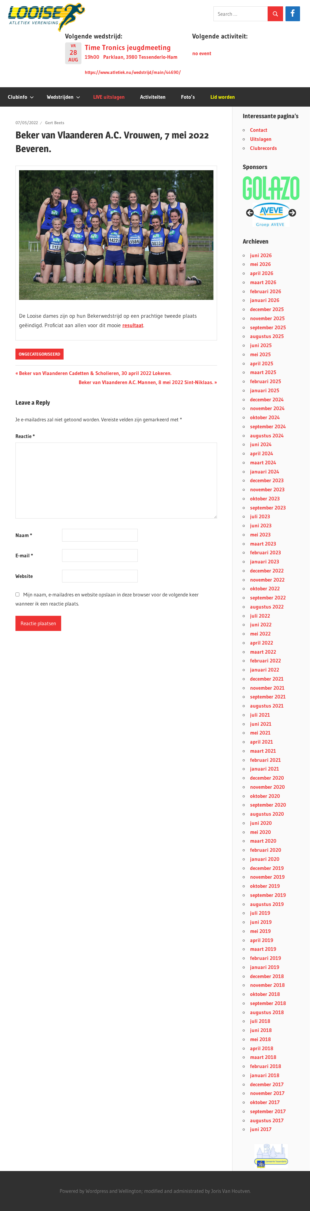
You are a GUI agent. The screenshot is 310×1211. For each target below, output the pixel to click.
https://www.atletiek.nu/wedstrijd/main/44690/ (133, 72)
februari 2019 (265, 958)
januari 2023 (264, 561)
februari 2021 (265, 760)
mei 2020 (260, 832)
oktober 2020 (265, 796)
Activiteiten (153, 97)
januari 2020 (264, 859)
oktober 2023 (265, 498)
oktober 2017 (265, 1102)
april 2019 (261, 940)
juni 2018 (261, 1030)
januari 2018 (264, 1075)
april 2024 (261, 453)
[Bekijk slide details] (271, 215)
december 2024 (267, 399)
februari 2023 (265, 552)
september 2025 (268, 327)
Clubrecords (263, 148)
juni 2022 (261, 624)
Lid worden (222, 97)
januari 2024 (264, 471)
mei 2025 (260, 354)
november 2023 (267, 489)
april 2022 (261, 642)
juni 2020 (261, 823)
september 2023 (268, 507)
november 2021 (267, 688)
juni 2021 (261, 724)
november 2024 (267, 408)
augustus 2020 (267, 814)
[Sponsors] (271, 188)
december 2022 (267, 570)
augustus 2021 (267, 705)
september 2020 (268, 804)
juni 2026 (261, 255)
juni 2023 (261, 525)
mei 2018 (260, 1039)
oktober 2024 (265, 417)
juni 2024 (261, 444)
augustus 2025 (267, 336)
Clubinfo (17, 97)
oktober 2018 (265, 994)
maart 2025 (263, 372)
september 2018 (268, 1003)
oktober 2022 (265, 588)
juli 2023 (260, 516)
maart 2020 (263, 841)
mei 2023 (260, 534)
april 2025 (261, 363)
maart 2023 (263, 543)
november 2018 (267, 985)
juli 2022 (260, 615)
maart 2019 (263, 949)
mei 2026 (260, 264)
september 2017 (268, 1111)
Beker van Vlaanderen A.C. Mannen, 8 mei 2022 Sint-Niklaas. (146, 382)
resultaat (132, 325)
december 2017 (267, 1084)
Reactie (25, 436)
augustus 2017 (267, 1120)
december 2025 (267, 309)
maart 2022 (263, 652)
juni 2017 (261, 1129)
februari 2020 (265, 850)
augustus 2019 (267, 904)
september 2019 (268, 895)
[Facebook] (292, 13)
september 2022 (268, 597)
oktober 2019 (265, 886)
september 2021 (268, 696)
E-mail (24, 555)
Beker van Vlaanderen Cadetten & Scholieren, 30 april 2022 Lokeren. (95, 373)
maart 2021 (263, 751)
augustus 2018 (267, 1012)
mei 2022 (260, 633)
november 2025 (267, 318)
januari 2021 (264, 768)
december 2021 (267, 678)
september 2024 (268, 426)
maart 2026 (263, 282)
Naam (23, 535)
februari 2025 (265, 381)
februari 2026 (265, 291)
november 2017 (267, 1093)
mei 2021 (260, 732)
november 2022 (267, 579)
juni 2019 (261, 922)
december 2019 (267, 868)
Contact (258, 130)
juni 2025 (261, 345)
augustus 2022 (267, 606)
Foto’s (188, 97)
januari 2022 (264, 669)
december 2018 (267, 976)
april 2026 (261, 273)
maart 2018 (263, 1057)
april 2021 (261, 741)
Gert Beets (54, 122)
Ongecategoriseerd (39, 354)
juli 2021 (260, 715)
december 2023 (267, 480)
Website (24, 576)
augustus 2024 (267, 435)
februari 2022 (265, 660)
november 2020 (267, 787)
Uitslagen (261, 139)
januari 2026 (264, 300)
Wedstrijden (60, 97)
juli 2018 (260, 1021)
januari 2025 (264, 390)
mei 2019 (260, 931)
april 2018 (261, 1048)
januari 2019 (264, 967)
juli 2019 (260, 913)
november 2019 (267, 877)
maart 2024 (263, 462)
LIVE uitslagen (109, 97)
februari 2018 (265, 1066)
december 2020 (267, 778)
